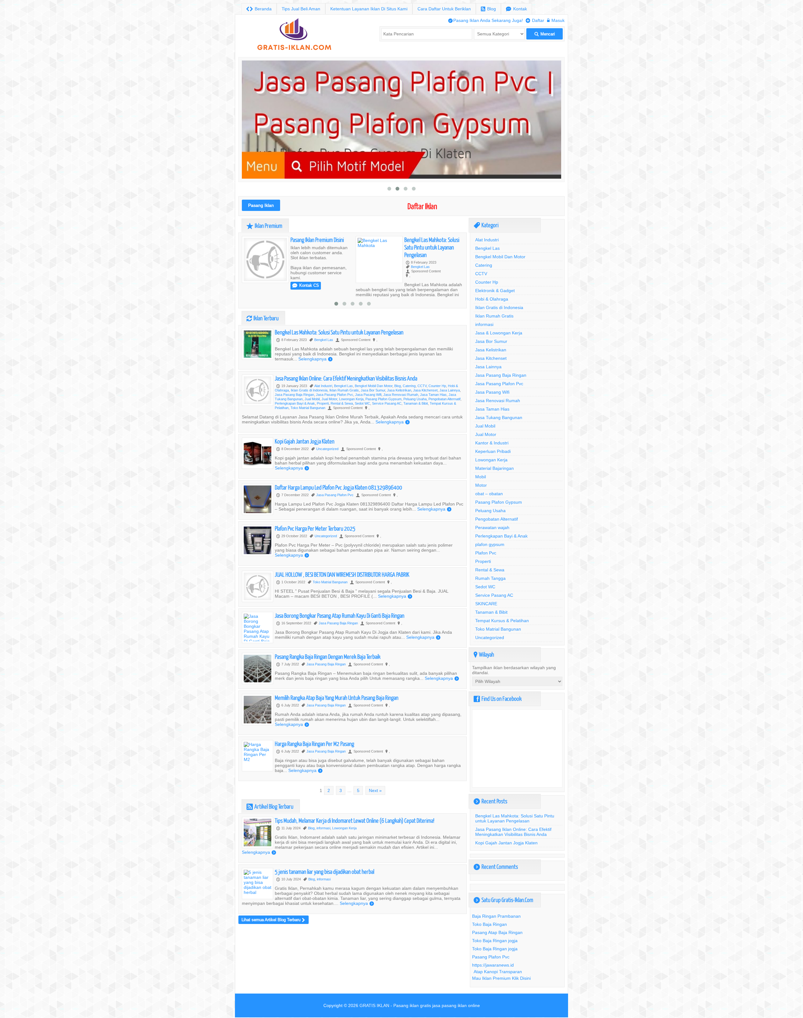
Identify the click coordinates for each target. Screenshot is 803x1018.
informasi (323, 828)
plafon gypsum (489, 544)
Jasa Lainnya (449, 390)
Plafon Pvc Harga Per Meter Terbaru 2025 (315, 528)
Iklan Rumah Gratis (344, 390)
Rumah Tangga (490, 578)
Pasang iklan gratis (412, 1005)
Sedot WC (362, 403)
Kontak (516, 9)
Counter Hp (437, 386)
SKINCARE (486, 603)
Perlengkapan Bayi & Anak (295, 403)
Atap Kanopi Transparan (498, 971)
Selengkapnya (315, 358)
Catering (409, 386)
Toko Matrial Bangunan (307, 408)
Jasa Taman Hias (433, 394)
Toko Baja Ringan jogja (495, 940)
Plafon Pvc (485, 552)
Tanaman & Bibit (415, 403)
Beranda (259, 9)
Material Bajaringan (494, 468)
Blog (488, 9)
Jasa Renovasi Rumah (400, 394)
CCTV (422, 386)
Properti (323, 403)
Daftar (535, 20)
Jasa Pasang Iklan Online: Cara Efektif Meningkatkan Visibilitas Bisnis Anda (346, 378)
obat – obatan (489, 493)
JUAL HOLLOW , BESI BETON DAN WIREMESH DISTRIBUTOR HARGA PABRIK (342, 574)
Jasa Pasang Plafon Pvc (334, 394)
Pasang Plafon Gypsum (383, 399)
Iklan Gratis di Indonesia (309, 390)
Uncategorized (327, 449)
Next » (375, 790)
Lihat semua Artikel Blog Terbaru (273, 919)
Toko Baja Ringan (489, 924)
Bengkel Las (306, 267)
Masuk (556, 20)
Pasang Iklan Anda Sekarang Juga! (485, 20)
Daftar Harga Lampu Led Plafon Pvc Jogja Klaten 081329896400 (338, 487)
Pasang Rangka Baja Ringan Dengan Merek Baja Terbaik (327, 656)
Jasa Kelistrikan (399, 390)
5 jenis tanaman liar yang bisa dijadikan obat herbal (324, 871)
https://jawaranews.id (493, 965)
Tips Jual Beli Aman (301, 8)
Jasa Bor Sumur (373, 390)
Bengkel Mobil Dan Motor (373, 386)
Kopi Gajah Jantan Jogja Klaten (304, 441)
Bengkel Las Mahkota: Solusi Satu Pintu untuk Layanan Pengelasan (317, 247)
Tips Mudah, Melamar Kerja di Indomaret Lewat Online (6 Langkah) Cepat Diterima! (354, 820)
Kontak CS (419, 285)
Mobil (480, 476)
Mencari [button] (544, 34)
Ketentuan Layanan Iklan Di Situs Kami (368, 8)
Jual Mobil (312, 399)
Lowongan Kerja (351, 399)
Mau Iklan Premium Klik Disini (501, 978)
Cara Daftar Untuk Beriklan (444, 8)
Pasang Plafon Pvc (490, 956)
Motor (481, 485)
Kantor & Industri (491, 442)
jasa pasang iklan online (456, 1005)
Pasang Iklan (261, 205)
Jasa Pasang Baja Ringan (294, 394)
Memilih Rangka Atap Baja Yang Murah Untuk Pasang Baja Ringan (336, 697)
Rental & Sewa (342, 403)
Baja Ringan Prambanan (496, 916)
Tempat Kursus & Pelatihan (502, 620)
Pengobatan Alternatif (444, 399)
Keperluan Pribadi (493, 451)
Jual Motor (329, 399)
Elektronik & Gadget (495, 290)
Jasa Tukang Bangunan (498, 417)
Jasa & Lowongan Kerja (498, 332)
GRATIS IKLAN (374, 1005)
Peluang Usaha (415, 399)
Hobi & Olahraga (491, 299)
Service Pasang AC (387, 403)
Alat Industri (323, 386)
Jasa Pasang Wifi (368, 394)
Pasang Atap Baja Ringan (497, 932)
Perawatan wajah (492, 527)
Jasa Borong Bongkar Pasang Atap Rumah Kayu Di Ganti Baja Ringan (339, 615)
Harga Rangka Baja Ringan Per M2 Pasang (314, 743)
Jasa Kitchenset (425, 390)
